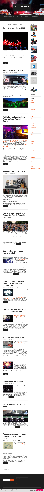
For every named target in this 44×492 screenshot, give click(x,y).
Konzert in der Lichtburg (22, 259)
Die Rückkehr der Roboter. (13, 381)
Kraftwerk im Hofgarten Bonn (14, 70)
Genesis (32, 114)
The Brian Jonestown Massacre (35, 168)
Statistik (32, 166)
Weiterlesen (5, 63)
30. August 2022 (5, 72)
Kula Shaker (32, 130)
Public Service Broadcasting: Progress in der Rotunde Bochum (14, 119)
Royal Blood (32, 162)
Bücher (32, 107)
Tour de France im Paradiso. (13, 337)
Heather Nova (33, 120)
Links (17, 16)
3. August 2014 (5, 408)
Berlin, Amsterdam (7, 298)
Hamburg (32, 118)
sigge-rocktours (22, 6)
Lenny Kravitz (33, 132)
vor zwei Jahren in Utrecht (11, 234)
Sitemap (17, 483)
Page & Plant (32, 148)
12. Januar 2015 (5, 383)
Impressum (21, 16)
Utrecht (13, 298)
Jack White (32, 121)
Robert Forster (33, 157)
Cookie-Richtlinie (6, 19)
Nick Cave (32, 143)
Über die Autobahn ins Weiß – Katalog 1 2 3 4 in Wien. (14, 435)
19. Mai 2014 (5, 438)
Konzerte (26, 16)
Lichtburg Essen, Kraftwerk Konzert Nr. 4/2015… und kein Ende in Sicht (14, 283)
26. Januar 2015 (5, 313)
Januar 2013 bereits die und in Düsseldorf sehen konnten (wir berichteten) (20, 444)
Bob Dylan (32, 105)
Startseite (5, 16)
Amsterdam (32, 102)
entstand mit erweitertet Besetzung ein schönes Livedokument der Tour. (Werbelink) (15, 145)
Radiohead (32, 155)
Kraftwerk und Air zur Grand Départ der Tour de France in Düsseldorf (14, 215)
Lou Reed (32, 134)
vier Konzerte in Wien (20, 297)
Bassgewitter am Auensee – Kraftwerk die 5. (13, 252)
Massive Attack (33, 136)
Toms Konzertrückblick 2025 (14, 28)
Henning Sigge (12, 173)
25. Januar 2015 (5, 339)
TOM (10, 313)
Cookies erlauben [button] (39, 490)
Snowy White (32, 164)
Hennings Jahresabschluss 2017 (15, 171)
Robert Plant (32, 159)
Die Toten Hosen (33, 111)
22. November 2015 (6, 287)
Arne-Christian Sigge (13, 72)
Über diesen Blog (11, 16)
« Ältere (6, 469)
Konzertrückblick (33, 127)
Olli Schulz (32, 146)
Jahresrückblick (33, 123)
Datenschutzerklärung (34, 16)
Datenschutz (18, 480)
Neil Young (32, 141)
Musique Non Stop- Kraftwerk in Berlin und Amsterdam (14, 310)
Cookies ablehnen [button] (33, 490)
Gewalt (32, 116)
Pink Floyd (32, 152)
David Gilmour (33, 109)
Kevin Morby (32, 125)
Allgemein (32, 100)
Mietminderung (33, 139)
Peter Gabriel (32, 150)
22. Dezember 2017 (6, 173)
